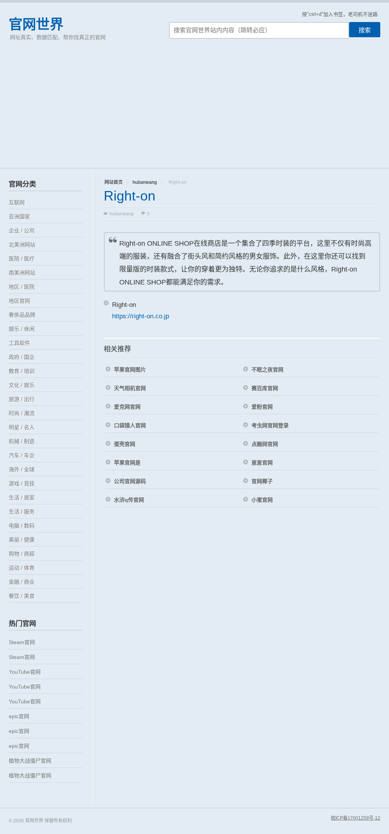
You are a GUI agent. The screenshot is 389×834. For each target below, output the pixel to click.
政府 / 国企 (22, 357)
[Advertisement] (194, 111)
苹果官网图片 (130, 369)
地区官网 (19, 301)
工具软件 (19, 343)
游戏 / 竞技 (22, 483)
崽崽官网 (262, 463)
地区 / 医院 (22, 287)
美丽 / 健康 (22, 540)
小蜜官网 (262, 500)
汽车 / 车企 (22, 455)
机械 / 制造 (22, 441)
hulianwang (145, 182)
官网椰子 (262, 481)
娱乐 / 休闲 (22, 329)
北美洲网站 (22, 245)
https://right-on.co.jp (140, 316)
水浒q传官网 (129, 500)
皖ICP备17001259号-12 (355, 818)
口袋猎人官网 (130, 425)
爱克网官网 (127, 407)
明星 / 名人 (22, 427)
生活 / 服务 (22, 512)
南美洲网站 (22, 273)
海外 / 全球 (22, 469)
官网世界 (36, 24)
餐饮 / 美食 (22, 596)
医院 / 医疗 (22, 259)
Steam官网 (22, 642)
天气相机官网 (130, 388)
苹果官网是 (127, 463)
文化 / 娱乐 (22, 385)
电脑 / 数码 (22, 526)
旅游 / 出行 (22, 399)
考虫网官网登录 (270, 425)
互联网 (17, 202)
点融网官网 (264, 444)
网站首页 (113, 182)
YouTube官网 (25, 672)
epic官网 (19, 716)
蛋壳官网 (124, 444)
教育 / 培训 (22, 371)
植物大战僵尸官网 (30, 761)
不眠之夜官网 (267, 369)
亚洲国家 (19, 216)
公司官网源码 (130, 481)
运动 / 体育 (22, 568)
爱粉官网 (262, 407)
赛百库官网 (264, 388)
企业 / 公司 (22, 230)
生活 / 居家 (22, 497)
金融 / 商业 (22, 582)
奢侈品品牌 (22, 315)
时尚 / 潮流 (22, 413)
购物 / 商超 (22, 554)
